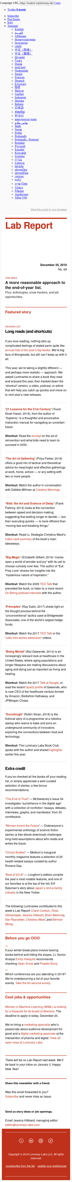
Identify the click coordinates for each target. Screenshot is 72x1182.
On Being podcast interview (23, 593)
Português (20, 136)
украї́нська (21, 194)
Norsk (18, 129)
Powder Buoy (48, 963)
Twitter (16, 9)
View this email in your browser (49, 209)
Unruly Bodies (15, 852)
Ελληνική (20, 84)
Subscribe (13, 15)
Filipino (19, 190)
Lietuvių (20, 162)
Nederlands (21, 70)
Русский (20, 146)
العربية (19, 32)
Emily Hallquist (25, 959)
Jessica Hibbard (32, 915)
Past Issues (13, 19)
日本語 (19, 107)
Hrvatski (20, 57)
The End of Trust (17, 799)
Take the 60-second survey (32, 983)
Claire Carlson (40, 910)
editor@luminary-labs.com (22, 1125)
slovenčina (21, 169)
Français (20, 77)
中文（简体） (23, 49)
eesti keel (20, 67)
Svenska (20, 156)
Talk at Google (49, 682)
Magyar (19, 90)
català (18, 46)
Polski (18, 132)
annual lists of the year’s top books (27, 350)
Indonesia (20, 97)
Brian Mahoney (54, 915)
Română (20, 142)
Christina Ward (35, 919)
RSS (10, 22)
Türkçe (19, 187)
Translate (12, 25)
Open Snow (25, 963)
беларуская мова (25, 39)
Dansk (18, 64)
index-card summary (18, 539)
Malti (18, 126)
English (19, 29)
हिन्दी (17, 87)
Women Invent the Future (22, 825)
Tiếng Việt (21, 197)
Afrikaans (20, 36)
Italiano (19, 104)
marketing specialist (37, 1024)
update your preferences (52, 1166)
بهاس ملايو (21, 122)
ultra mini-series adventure (23, 638)
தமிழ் (18, 179)
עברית (18, 159)
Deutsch (19, 80)
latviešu (19, 166)
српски (19, 176)
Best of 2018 (14, 874)
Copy (57, 2)
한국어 (19, 115)
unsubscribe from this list (20, 1166)
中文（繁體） (23, 53)
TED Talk (46, 584)
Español (19, 149)
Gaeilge (19, 94)
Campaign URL (9, 2)
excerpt (36, 436)
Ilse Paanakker (14, 919)
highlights (55, 750)
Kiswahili (20, 152)
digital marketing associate (38, 1033)
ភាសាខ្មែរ (20, 111)
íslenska (19, 100)
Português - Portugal (27, 139)
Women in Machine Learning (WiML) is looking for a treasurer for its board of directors (35, 1009)
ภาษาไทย (21, 183)
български (21, 42)
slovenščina (21, 172)
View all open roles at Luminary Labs (33, 1040)
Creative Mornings (48, 489)
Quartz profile (34, 687)
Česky (18, 60)
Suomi (18, 74)
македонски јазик (26, 119)
